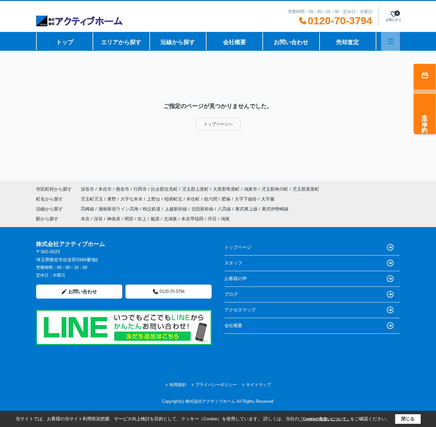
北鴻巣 (170, 218)
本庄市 (105, 189)
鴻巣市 (250, 189)
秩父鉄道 (152, 208)
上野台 (154, 199)
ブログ (231, 294)
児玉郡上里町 (195, 189)
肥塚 (227, 199)
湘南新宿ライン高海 (119, 208)
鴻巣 (225, 218)
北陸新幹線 (203, 208)
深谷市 (87, 189)
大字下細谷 (246, 199)
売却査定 (347, 42)
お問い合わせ (291, 42)
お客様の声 (235, 278)
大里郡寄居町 (226, 189)
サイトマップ (258, 384)
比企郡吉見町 (164, 189)
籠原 (155, 218)
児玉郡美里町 (305, 189)
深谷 (98, 218)
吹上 (142, 218)
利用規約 (177, 384)
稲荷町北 (174, 199)
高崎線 (88, 208)
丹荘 (212, 218)
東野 (112, 199)
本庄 (85, 218)
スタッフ (233, 262)
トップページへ (218, 124)
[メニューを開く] (390, 41)
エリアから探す (121, 42)
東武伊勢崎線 (275, 208)
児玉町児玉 (92, 199)
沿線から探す (178, 42)
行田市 (140, 189)
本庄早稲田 (192, 218)
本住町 (193, 199)
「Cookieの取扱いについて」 (324, 419)
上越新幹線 (176, 208)
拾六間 (211, 199)
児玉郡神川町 (274, 189)
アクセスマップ (240, 309)
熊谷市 (122, 189)
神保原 (113, 218)
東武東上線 (247, 208)
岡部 (128, 218)
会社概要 (234, 42)
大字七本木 (132, 199)
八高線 (225, 208)
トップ (64, 42)
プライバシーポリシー (216, 384)
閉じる (408, 418)
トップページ (237, 247)
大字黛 (267, 199)
